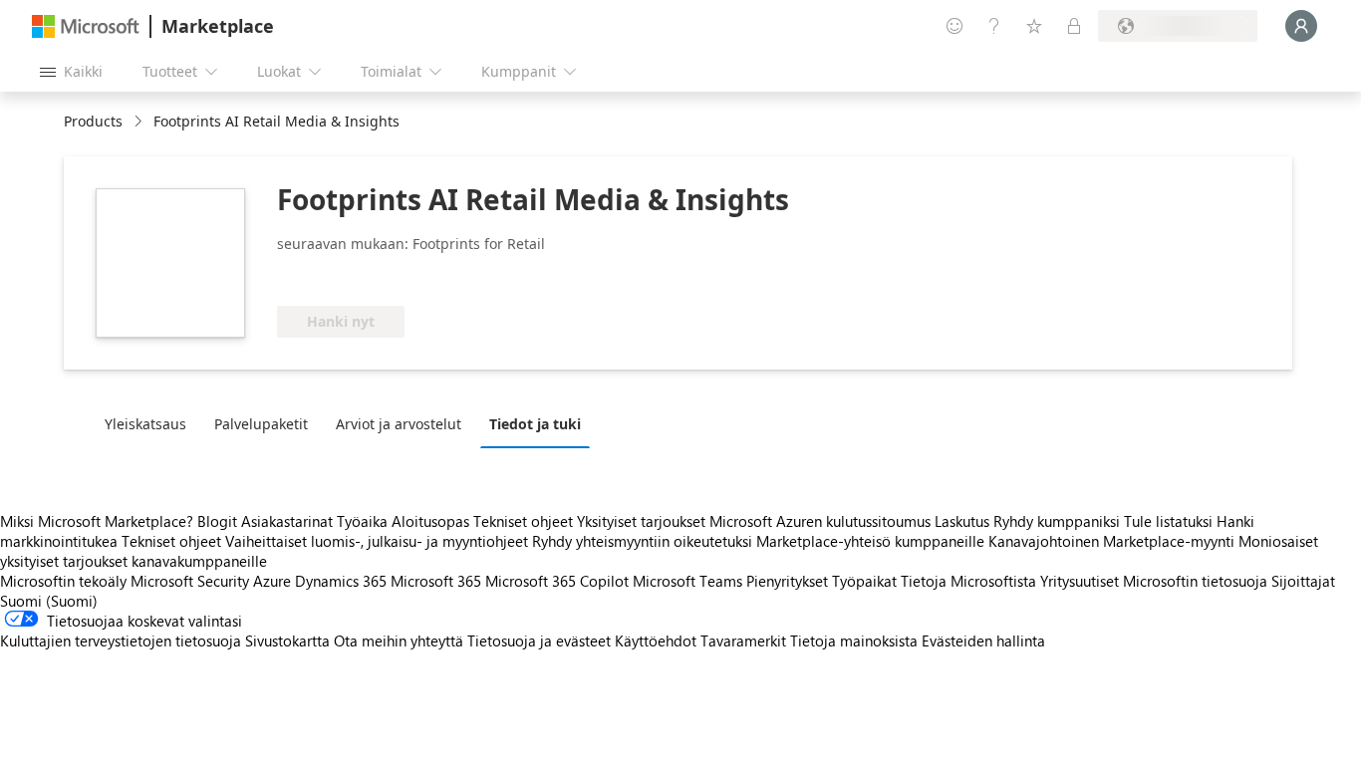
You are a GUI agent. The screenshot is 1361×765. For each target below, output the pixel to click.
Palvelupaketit (261, 423)
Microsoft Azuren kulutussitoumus (822, 521)
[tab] (150, 423)
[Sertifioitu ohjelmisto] (343, 276)
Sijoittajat (1303, 581)
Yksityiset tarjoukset (641, 521)
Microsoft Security (190, 581)
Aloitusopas (430, 521)
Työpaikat (864, 581)
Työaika (362, 521)
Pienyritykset (787, 581)
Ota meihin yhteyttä (398, 640)
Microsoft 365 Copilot (557, 581)
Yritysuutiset (1079, 581)
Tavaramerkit (743, 640)
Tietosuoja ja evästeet (539, 640)
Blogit (217, 521)
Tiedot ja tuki (535, 423)
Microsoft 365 (436, 581)
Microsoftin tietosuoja (1195, 581)
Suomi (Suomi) (49, 601)
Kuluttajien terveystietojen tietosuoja (120, 640)
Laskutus (962, 521)
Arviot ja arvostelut (398, 423)
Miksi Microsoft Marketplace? (96, 521)
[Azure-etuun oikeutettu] (495, 276)
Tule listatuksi (1168, 521)
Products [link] (93, 121)
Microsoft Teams (687, 581)
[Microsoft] (85, 26)
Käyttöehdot (655, 640)
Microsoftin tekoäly (63, 581)
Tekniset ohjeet (523, 521)
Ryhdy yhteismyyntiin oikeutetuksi (642, 541)
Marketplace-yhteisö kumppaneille (870, 541)
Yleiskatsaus (145, 423)
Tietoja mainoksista (854, 640)
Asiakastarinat (287, 521)
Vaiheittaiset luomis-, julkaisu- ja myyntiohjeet (376, 541)
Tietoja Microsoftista (968, 581)
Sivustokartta (287, 640)
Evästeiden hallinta (983, 640)
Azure (272, 581)
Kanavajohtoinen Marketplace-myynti (1111, 541)
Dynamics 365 (341, 581)
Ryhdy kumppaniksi (1056, 521)
